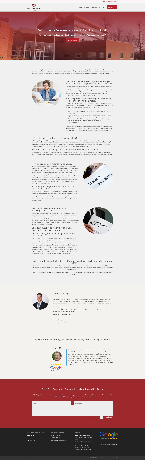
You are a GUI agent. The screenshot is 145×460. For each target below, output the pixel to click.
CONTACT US (30, 443)
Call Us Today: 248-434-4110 (110, 1)
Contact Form (54, 443)
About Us (29, 438)
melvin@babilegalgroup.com (58, 440)
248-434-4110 (57, 332)
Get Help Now (72, 40)
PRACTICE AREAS (30, 435)
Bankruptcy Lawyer (31, 440)
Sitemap (44, 457)
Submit (109, 417)
